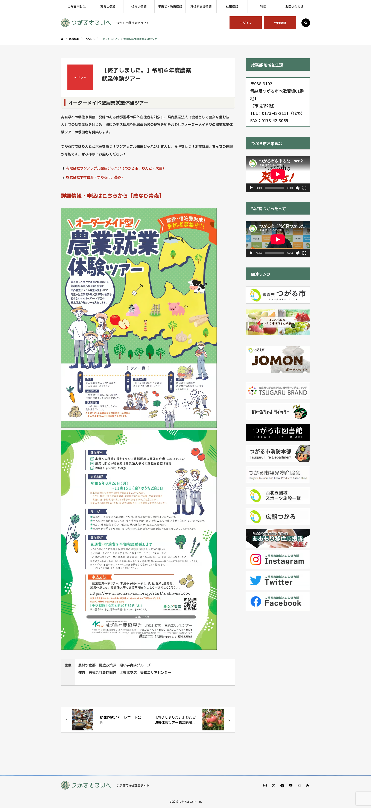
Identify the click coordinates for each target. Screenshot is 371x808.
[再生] (251, 188)
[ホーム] (62, 39)
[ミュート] (297, 188)
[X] (273, 785)
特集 (263, 6)
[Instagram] (265, 785)
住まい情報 (138, 6)
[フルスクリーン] (304, 188)
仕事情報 (232, 6)
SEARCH (305, 22)
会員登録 (280, 23)
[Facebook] (282, 785)
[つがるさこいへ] (86, 22)
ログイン (246, 23)
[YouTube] (291, 785)
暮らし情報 (107, 6)
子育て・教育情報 (170, 6)
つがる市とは (77, 6)
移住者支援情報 (200, 6)
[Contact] (299, 785)
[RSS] (308, 785)
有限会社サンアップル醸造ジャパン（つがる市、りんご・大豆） (116, 168)
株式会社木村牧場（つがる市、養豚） (95, 177)
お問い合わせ (294, 6)
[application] (278, 174)
